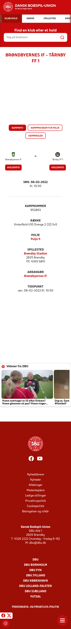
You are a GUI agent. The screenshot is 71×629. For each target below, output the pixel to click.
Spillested (35, 249)
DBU (35, 559)
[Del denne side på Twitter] (9, 616)
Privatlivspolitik (35, 501)
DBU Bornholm (35, 565)
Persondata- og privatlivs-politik (35, 607)
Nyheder (35, 479)
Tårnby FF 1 (57, 160)
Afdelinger (35, 485)
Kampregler (35, 136)
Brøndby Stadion (35, 253)
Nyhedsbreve (35, 474)
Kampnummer (35, 206)
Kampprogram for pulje (45, 128)
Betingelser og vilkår (35, 511)
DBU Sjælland (35, 591)
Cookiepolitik (35, 506)
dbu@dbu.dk (37, 543)
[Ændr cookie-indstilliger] (6, 623)
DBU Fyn (35, 570)
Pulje (35, 235)
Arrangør (35, 272)
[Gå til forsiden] (28, 7)
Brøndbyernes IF (13, 160)
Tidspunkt (35, 286)
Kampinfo (17, 128)
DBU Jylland (35, 575)
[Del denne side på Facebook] (3, 616)
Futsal (35, 596)
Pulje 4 (35, 239)
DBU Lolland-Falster (35, 586)
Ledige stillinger (35, 495)
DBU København (35, 580)
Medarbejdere (36, 490)
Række (35, 220)
